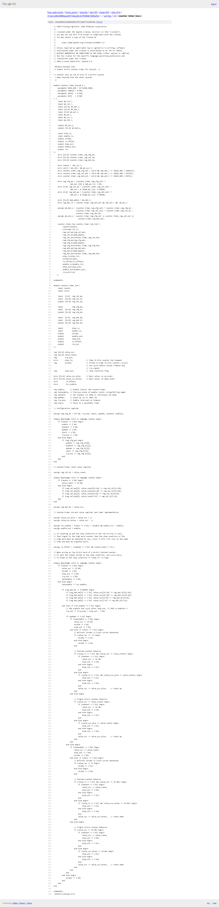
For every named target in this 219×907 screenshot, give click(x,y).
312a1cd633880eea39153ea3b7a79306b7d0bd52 (73, 15)
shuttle (84, 12)
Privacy (22, 903)
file (99, 22)
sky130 (93, 12)
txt (208, 903)
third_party (71, 12)
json (214, 903)
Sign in (213, 4)
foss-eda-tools (55, 12)
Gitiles (15, 903)
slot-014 (115, 12)
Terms (29, 903)
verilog (107, 15)
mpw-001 (104, 12)
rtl (115, 15)
